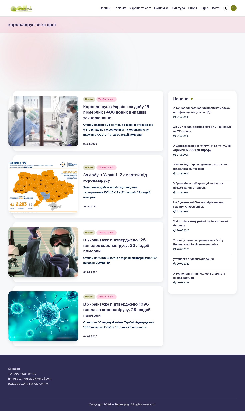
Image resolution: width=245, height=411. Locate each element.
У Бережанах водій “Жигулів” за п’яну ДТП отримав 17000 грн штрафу (202, 148)
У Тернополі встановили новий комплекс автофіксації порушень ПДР (201, 110)
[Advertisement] (122, 57)
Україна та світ (106, 99)
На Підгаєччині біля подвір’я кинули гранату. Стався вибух (198, 204)
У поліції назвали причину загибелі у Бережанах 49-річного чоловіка (198, 242)
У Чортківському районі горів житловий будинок (200, 223)
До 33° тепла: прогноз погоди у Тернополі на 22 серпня (202, 129)
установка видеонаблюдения (193, 259)
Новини (89, 99)
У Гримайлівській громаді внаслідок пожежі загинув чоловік (198, 186)
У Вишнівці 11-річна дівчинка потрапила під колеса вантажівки (200, 167)
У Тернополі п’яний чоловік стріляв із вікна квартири (199, 276)
